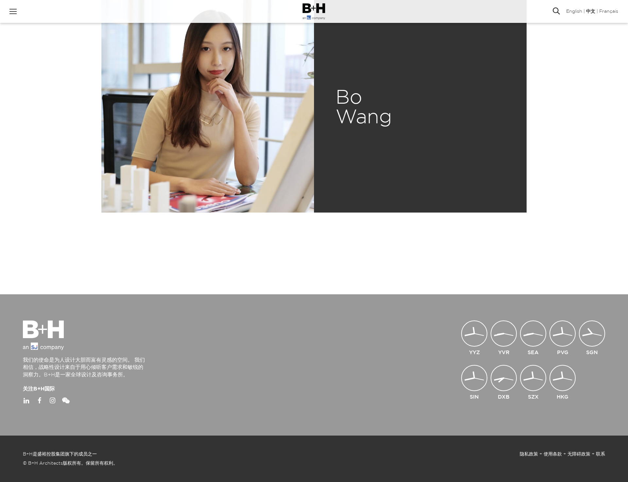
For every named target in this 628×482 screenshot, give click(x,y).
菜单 (13, 11)
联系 (600, 454)
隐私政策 (529, 454)
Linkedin (26, 400)
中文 (590, 11)
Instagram (52, 400)
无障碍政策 (578, 454)
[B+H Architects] (314, 11)
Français (608, 11)
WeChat (65, 400)
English (574, 11)
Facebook (39, 400)
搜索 (556, 11)
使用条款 (553, 454)
